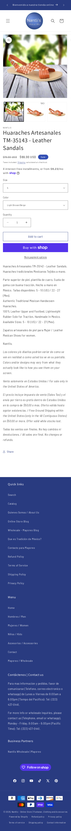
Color (5, 197)
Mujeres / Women (18, 625)
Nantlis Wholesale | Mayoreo (24, 751)
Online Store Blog (18, 521)
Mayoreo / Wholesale (20, 660)
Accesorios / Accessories (23, 643)
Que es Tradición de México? (24, 539)
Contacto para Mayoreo (21, 547)
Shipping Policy (17, 574)
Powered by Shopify (18, 816)
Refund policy (38, 816)
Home (11, 607)
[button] (8, 21)
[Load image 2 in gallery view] (35, 112)
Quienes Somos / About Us (23, 512)
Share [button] (10, 451)
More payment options (35, 257)
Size (5, 180)
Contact (12, 652)
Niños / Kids (15, 634)
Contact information (56, 822)
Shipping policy (36, 822)
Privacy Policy (16, 583)
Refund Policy (16, 556)
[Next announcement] (63, 5)
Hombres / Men (17, 616)
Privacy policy (55, 816)
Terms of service (17, 822)
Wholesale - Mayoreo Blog (23, 530)
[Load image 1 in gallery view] (14, 112)
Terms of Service (18, 565)
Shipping (21, 162)
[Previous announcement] (7, 5)
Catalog (12, 503)
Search (12, 494)
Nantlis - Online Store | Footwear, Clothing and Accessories (40, 811)
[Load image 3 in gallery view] (57, 112)
